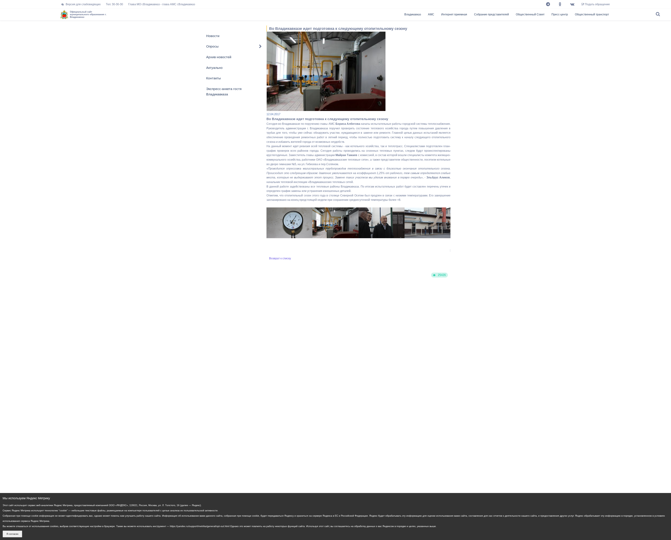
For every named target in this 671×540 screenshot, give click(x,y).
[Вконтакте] (572, 4)
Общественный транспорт (592, 14)
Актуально (214, 68)
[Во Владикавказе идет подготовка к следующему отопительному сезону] (289, 237)
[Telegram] (548, 4)
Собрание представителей (491, 14)
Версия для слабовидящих (83, 4)
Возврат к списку (280, 258)
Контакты (213, 78)
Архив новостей (218, 57)
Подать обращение (597, 4)
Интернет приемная (454, 14)
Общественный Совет (530, 14)
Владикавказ (412, 14)
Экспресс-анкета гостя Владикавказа (223, 91)
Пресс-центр (559, 14)
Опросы (212, 46)
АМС (431, 14)
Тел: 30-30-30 (114, 4)
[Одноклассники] (560, 4)
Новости (212, 36)
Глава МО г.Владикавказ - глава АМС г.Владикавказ (161, 4)
